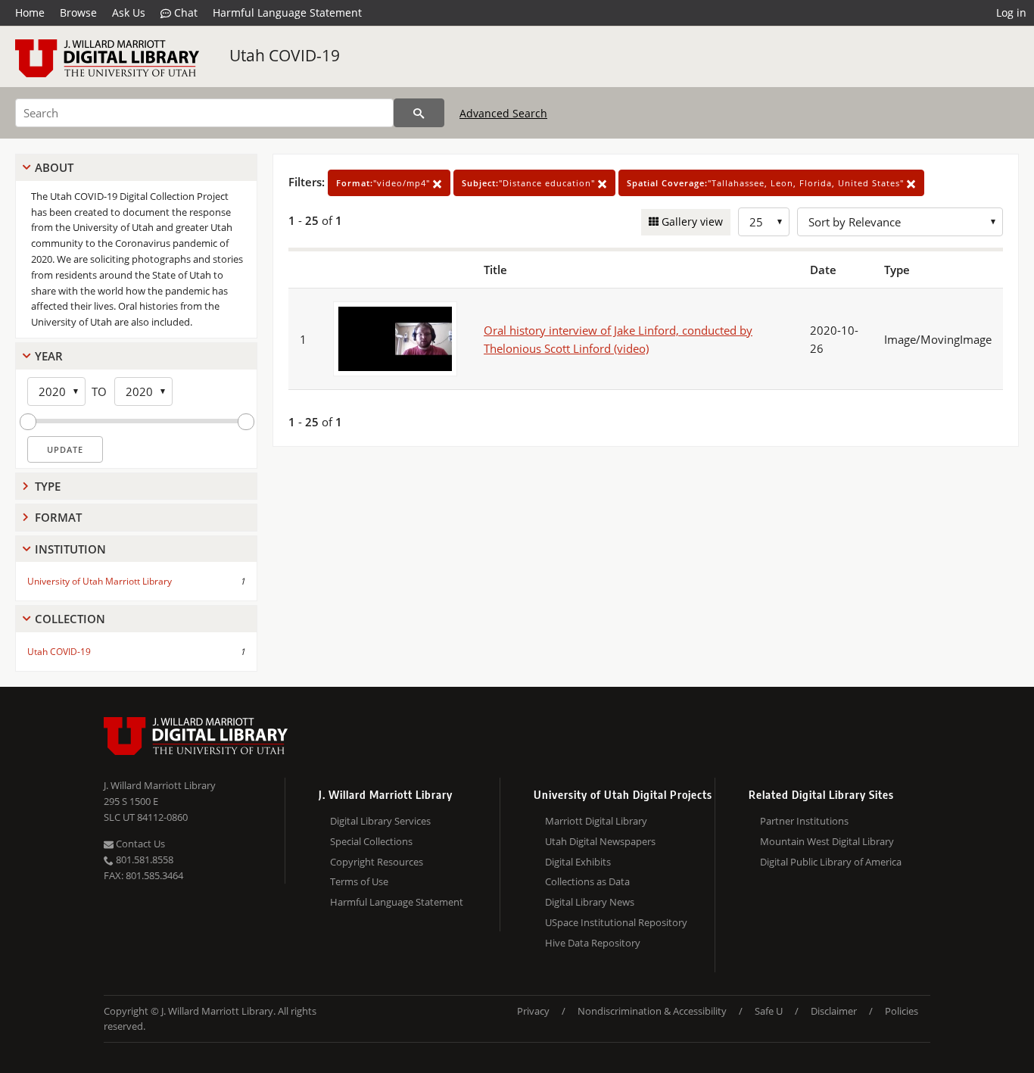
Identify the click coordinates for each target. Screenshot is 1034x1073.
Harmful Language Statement (287, 12)
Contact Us (139, 843)
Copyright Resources (376, 862)
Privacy (533, 1011)
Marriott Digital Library (596, 821)
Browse (78, 12)
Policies (901, 1011)
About (54, 167)
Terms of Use (359, 881)
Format (58, 517)
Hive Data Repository (592, 943)
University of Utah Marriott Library (99, 581)
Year (49, 355)
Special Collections (371, 841)
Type (48, 486)
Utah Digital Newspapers (600, 841)
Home (30, 12)
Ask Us (128, 12)
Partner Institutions (804, 821)
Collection (70, 618)
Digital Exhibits (578, 862)
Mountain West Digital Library (827, 841)
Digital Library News (589, 902)
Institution (70, 549)
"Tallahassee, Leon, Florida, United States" (767, 183)
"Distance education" (530, 183)
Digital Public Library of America (831, 862)
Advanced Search (503, 113)
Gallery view (691, 221)
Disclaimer (834, 1011)
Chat (184, 12)
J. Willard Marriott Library (160, 785)
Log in (1011, 12)
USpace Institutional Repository (616, 922)
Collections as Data (587, 881)
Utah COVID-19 (284, 55)
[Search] (419, 112)
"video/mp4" (384, 183)
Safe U (769, 1011)
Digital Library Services (380, 821)
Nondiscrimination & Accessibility (652, 1011)
